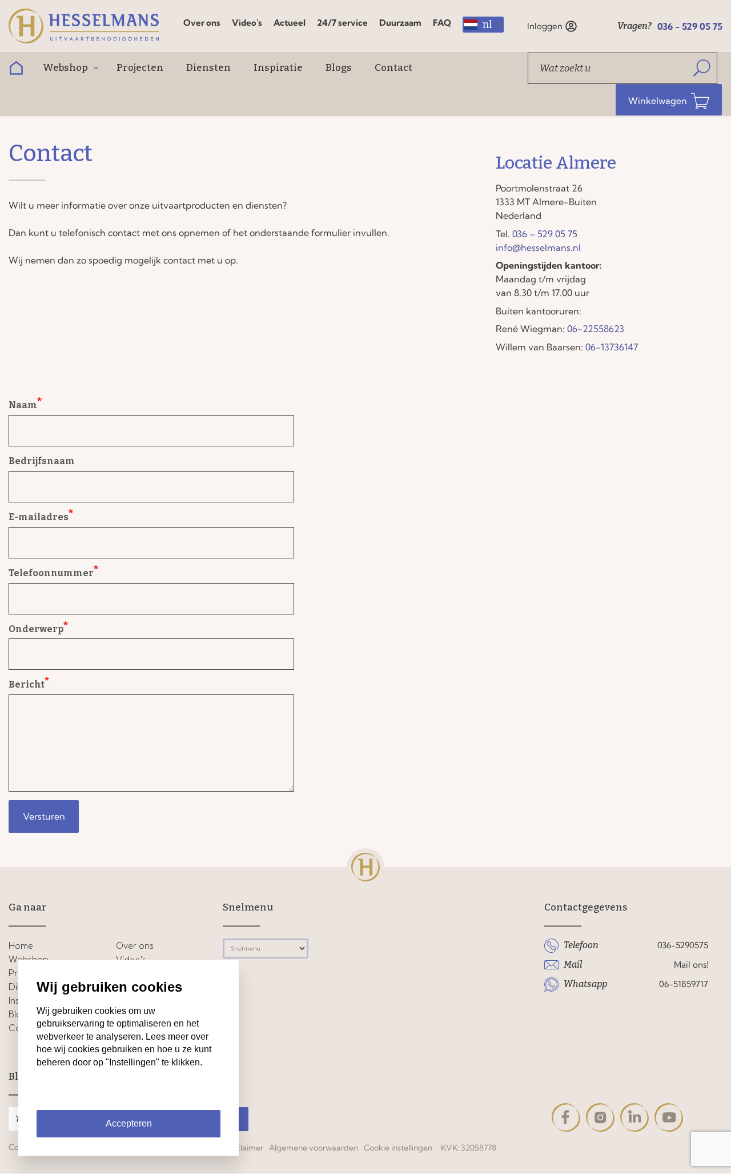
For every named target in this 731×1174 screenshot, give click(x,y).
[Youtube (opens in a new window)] (668, 1117)
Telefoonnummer (51, 573)
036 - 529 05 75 (689, 26)
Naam (23, 405)
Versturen (44, 816)
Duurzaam (400, 22)
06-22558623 (595, 328)
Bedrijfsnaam (42, 461)
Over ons (201, 22)
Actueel (290, 22)
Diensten (208, 68)
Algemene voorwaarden (313, 1148)
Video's (247, 22)
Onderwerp (36, 629)
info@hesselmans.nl (538, 247)
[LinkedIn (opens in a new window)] (634, 1117)
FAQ (442, 22)
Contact (393, 68)
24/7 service (342, 22)
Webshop (65, 68)
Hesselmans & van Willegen (88, 26)
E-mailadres (39, 517)
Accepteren (129, 1123)
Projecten (140, 68)
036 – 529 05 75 (544, 233)
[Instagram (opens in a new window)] (600, 1117)
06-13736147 (611, 347)
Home (16, 68)
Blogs (339, 68)
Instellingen (128, 1096)
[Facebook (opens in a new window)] (566, 1117)
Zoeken (702, 68)
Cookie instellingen (398, 1148)
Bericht (27, 684)
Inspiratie (278, 68)
